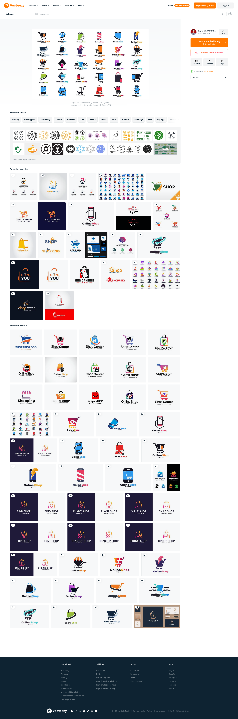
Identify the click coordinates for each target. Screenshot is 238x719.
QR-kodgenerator (68, 699)
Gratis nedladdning (209, 42)
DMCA (98, 674)
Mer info (196, 77)
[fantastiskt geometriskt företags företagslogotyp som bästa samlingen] (121, 186)
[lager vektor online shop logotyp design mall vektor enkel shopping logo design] (158, 245)
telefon (92, 119)
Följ (223, 33)
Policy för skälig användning (178, 711)
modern (125, 119)
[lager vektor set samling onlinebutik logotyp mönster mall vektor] (30, 424)
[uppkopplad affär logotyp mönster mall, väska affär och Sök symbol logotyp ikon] (37, 507)
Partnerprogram (103, 677)
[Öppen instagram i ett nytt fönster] (76, 711)
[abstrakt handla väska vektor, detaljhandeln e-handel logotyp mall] (95, 369)
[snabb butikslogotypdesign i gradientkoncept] (38, 216)
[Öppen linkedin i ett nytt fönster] (80, 711)
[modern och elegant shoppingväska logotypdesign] (39, 274)
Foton (44, 5)
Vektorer (32, 5)
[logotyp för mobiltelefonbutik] (84, 274)
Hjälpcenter (135, 670)
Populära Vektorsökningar (107, 681)
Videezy (64, 677)
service (59, 119)
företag (15, 119)
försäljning (45, 119)
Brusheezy (65, 670)
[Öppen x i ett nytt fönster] (92, 711)
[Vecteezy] (14, 5)
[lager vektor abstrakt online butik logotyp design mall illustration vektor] (119, 564)
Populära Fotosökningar (106, 685)
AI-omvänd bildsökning (70, 692)
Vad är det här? (209, 71)
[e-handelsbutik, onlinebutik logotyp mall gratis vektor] (115, 274)
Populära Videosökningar (106, 688)
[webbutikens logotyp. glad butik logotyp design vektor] (163, 186)
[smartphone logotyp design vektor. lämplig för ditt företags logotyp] (53, 186)
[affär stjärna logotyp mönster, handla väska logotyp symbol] (26, 369)
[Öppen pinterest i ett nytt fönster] (84, 711)
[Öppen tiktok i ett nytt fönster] (88, 711)
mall (150, 119)
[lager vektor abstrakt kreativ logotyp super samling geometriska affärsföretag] (156, 274)
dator (114, 119)
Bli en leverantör (137, 681)
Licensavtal (100, 670)
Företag (64, 681)
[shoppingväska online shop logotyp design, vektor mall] (166, 477)
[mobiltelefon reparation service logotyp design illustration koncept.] (133, 216)
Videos (56, 5)
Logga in (225, 5)
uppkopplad (29, 119)
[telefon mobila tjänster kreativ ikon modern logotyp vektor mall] (23, 186)
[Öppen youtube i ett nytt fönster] (96, 711)
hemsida (71, 119)
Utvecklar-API (66, 688)
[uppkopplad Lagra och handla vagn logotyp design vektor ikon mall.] (26, 342)
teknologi (138, 119)
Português (173, 677)
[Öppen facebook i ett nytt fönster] (72, 711)
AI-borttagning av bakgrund (72, 696)
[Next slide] (177, 120)
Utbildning (65, 685)
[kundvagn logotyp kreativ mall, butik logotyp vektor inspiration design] (166, 216)
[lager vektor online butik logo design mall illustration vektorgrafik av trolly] (73, 424)
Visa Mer (166, 149)
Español (172, 674)
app (82, 119)
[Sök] (223, 13)
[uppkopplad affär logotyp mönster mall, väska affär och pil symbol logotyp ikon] (95, 537)
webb (103, 119)
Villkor (149, 711)
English (172, 670)
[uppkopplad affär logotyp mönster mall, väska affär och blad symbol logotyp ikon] (95, 507)
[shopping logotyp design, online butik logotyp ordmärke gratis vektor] (51, 245)
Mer (80, 5)
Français (172, 685)
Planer (170, 5)
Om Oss (133, 677)
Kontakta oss (135, 674)
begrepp (161, 119)
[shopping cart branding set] (86, 245)
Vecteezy (64, 674)
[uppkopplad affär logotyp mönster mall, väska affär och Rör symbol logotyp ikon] (33, 564)
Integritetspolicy (160, 711)
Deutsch (172, 681)
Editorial (68, 5)
